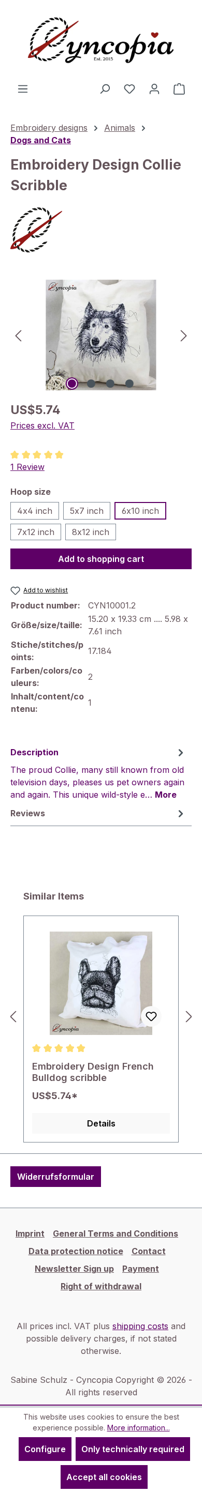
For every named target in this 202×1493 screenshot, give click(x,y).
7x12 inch (35, 532)
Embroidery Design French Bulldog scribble (93, 1072)
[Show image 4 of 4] (129, 383)
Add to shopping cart (101, 559)
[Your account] (154, 88)
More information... (138, 1427)
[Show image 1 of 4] (72, 383)
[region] (101, 335)
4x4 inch (34, 511)
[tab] (98, 772)
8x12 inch (90, 532)
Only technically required (132, 1449)
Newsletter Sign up (74, 1268)
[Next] (184, 335)
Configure (45, 1449)
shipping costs (140, 1326)
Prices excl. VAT (42, 425)
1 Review (27, 467)
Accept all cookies (104, 1477)
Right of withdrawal (101, 1286)
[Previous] (18, 335)
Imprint (30, 1233)
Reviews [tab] (27, 813)
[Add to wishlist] (151, 1016)
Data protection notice (75, 1251)
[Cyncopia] (101, 230)
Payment (140, 1268)
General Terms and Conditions (115, 1233)
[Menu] (22, 88)
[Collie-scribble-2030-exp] (101, 335)
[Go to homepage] (101, 41)
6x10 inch (140, 511)
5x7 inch (87, 511)
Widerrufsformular (55, 1176)
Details (101, 1123)
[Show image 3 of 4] (110, 383)
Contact (149, 1251)
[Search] (104, 88)
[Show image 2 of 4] (91, 383)
